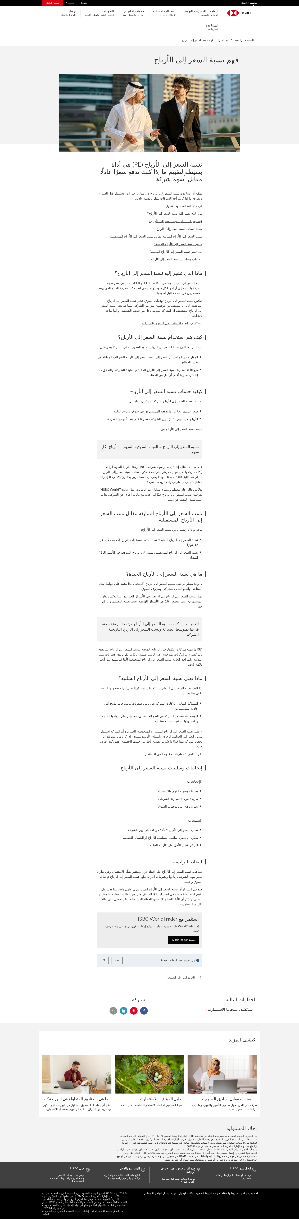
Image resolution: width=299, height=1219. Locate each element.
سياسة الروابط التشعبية (208, 1193)
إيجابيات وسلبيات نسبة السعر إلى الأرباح (176, 259)
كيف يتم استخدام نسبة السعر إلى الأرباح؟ (175, 221)
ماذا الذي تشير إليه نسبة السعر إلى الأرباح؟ (174, 214)
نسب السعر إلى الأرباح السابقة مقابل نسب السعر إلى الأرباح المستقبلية (156, 236)
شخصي (253, 3)
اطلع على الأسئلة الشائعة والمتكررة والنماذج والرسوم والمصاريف (122, 1177)
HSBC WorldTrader (115, 490)
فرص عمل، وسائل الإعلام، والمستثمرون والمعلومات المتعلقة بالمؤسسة (67, 1178)
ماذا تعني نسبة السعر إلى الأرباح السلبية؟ (175, 252)
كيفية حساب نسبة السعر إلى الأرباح (179, 229)
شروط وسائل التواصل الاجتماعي (160, 1193)
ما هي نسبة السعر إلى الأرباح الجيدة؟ (178, 244)
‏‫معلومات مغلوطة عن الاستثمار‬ (164, 754)
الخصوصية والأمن (250, 1193)
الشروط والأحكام (230, 1193)
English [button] (83, 3)
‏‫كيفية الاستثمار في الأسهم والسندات (165, 323)
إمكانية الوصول (186, 1193)
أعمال (244, 3)
